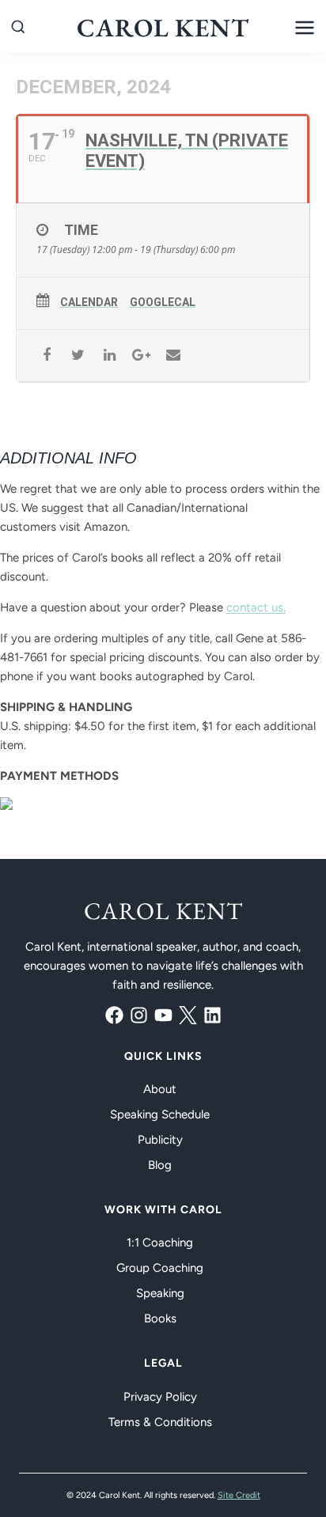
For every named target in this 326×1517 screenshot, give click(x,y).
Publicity (160, 1140)
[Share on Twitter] (78, 355)
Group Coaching (159, 1268)
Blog (160, 1165)
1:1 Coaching (160, 1242)
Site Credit (239, 1495)
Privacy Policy (160, 1397)
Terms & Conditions (160, 1422)
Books (160, 1318)
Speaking (160, 1293)
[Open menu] (304, 28)
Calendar (89, 302)
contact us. (256, 607)
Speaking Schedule (160, 1114)
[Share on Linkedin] (109, 355)
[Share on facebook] (46, 355)
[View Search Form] (18, 28)
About (159, 1089)
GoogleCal (162, 302)
